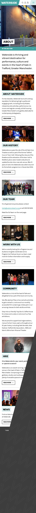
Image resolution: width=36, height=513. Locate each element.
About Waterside (13, 94)
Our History (10, 145)
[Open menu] (33, 2)
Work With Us (11, 244)
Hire (5, 356)
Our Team (9, 199)
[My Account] (25, 2)
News (6, 409)
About (8, 41)
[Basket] (27, 2)
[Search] (22, 2)
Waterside (9, 3)
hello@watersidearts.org (11, 208)
